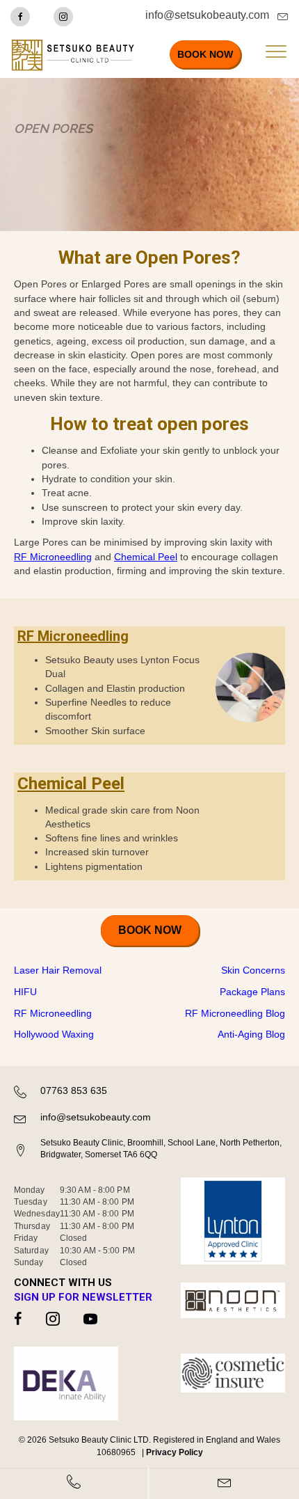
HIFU (25, 991)
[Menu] (276, 52)
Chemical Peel (145, 556)
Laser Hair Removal (58, 970)
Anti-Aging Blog (251, 1034)
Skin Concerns (253, 970)
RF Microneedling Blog (235, 1013)
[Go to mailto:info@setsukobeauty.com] (204, 18)
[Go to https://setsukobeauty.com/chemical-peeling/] (149, 826)
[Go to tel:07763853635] (149, 1093)
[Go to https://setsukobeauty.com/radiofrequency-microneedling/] (149, 685)
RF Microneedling (53, 556)
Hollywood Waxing (54, 1034)
